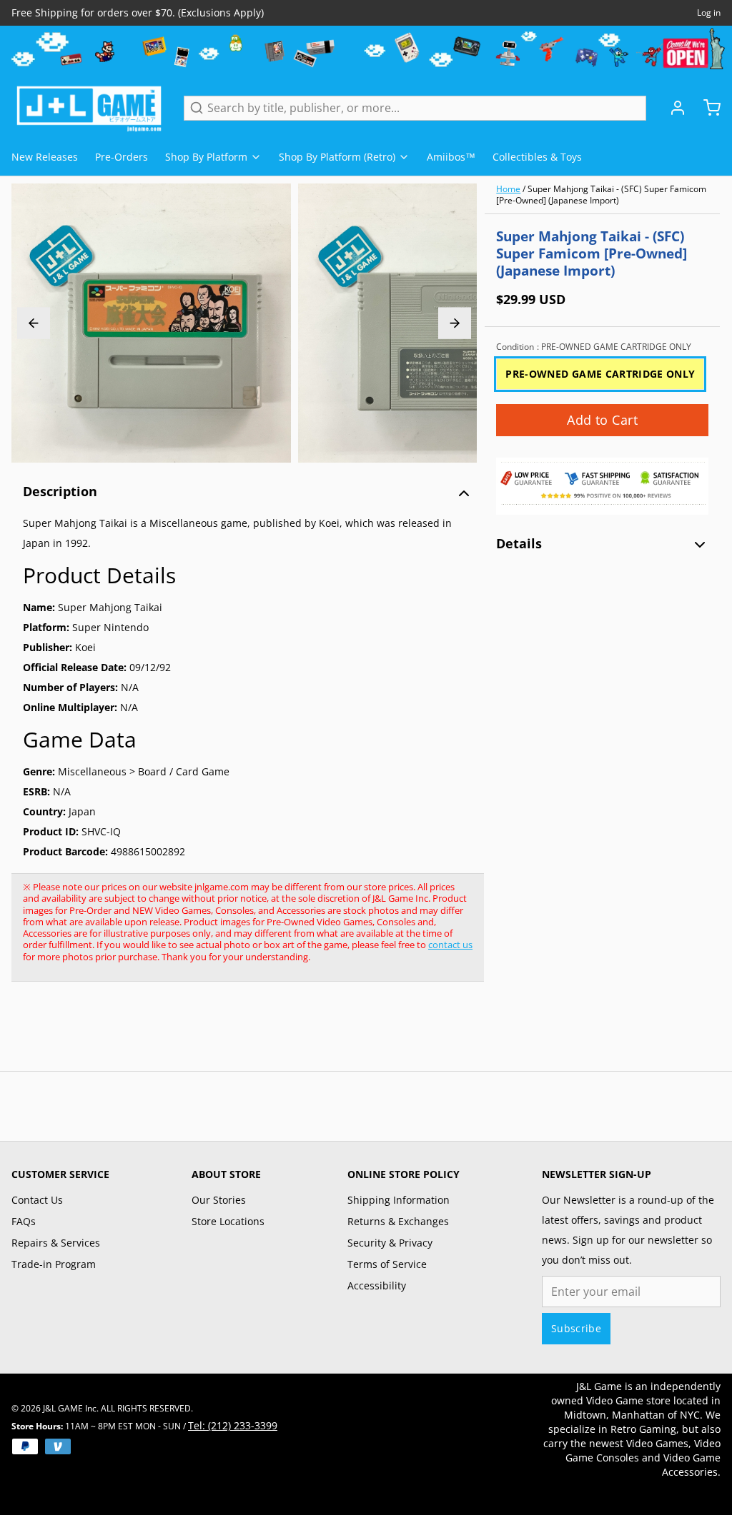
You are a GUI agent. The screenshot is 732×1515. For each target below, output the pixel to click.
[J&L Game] (89, 108)
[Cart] (706, 107)
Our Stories (219, 1200)
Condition (593, 347)
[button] (602, 420)
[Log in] (672, 107)
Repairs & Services (55, 1242)
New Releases (44, 156)
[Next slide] (454, 323)
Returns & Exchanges (398, 1221)
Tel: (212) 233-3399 (232, 1425)
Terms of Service (387, 1264)
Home (508, 189)
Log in (709, 13)
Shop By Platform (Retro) (337, 156)
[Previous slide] (33, 323)
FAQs (23, 1221)
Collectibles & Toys (537, 156)
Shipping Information (398, 1200)
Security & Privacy (389, 1242)
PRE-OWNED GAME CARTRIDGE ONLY (600, 374)
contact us (450, 944)
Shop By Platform (206, 156)
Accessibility (376, 1285)
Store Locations (228, 1221)
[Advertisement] (271, 1034)
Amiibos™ (451, 156)
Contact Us (37, 1200)
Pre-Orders (121, 156)
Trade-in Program (53, 1264)
